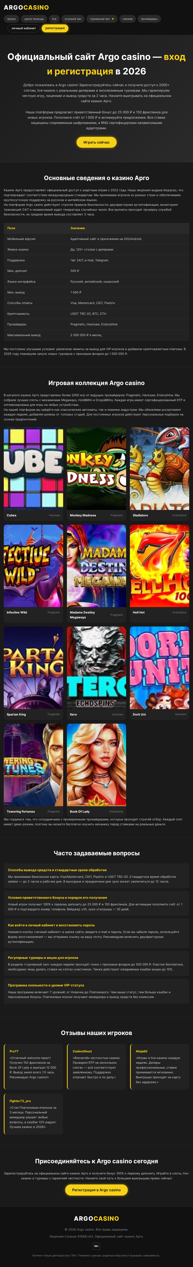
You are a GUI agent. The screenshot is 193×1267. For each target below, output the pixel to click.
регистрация (55, 28)
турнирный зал (102, 18)
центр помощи (34, 18)
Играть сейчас (96, 142)
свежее (127, 18)
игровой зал (73, 18)
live (54, 18)
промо (11, 18)
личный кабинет (23, 28)
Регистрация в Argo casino (96, 1190)
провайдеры (149, 18)
